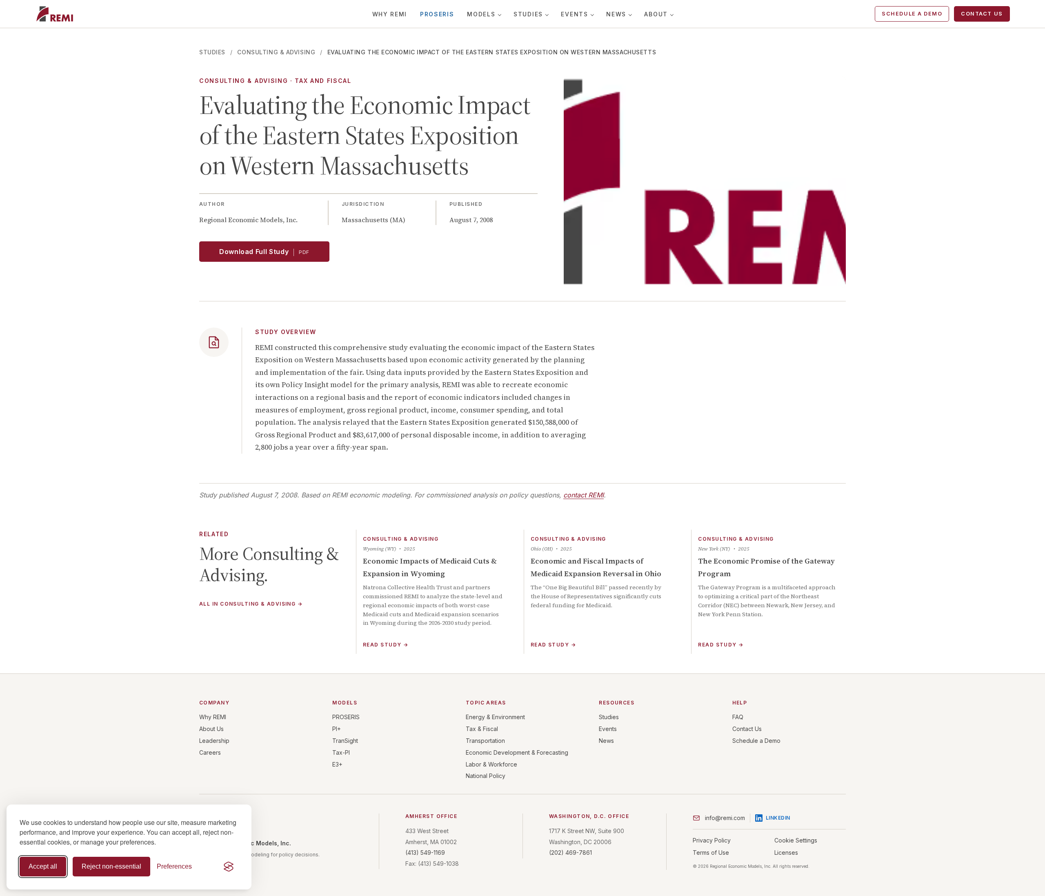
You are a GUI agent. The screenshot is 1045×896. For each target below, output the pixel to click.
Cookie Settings (795, 840)
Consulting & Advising (276, 52)
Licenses (786, 852)
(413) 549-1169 (425, 852)
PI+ (336, 728)
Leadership (214, 740)
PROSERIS (437, 14)
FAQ (737, 716)
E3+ (337, 764)
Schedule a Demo (912, 14)
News (616, 14)
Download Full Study (264, 251)
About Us (211, 728)
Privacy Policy (712, 840)
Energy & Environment (495, 716)
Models (481, 14)
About (655, 14)
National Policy (485, 775)
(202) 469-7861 (570, 852)
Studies (528, 14)
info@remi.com (725, 817)
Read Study (385, 644)
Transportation (485, 740)
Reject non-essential (111, 866)
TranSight (345, 740)
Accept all (43, 866)
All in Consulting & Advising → (250, 604)
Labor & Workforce (491, 764)
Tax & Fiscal (482, 728)
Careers (210, 752)
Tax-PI (341, 752)
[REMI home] (54, 14)
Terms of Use (711, 852)
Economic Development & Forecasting (517, 752)
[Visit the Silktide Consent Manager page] (228, 866)
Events (574, 14)
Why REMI (389, 14)
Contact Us (982, 14)
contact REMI (583, 495)
